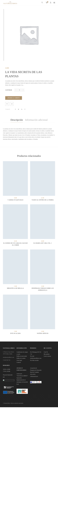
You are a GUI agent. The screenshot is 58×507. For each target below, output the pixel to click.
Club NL (46, 352)
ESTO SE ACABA (15, 333)
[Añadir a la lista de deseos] (7, 104)
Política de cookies (21, 358)
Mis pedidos (47, 354)
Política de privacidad (22, 356)
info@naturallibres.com (35, 358)
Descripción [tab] (16, 119)
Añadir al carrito (13, 97)
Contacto (19, 362)
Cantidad (8, 90)
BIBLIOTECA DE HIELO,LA (15, 288)
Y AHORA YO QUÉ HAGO (15, 200)
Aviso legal (19, 360)
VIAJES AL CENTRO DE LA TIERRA (43, 200)
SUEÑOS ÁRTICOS (42, 333)
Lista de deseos (47, 356)
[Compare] (12, 104)
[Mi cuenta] (51, 2)
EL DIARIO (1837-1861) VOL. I (42, 243)
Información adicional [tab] (36, 119)
